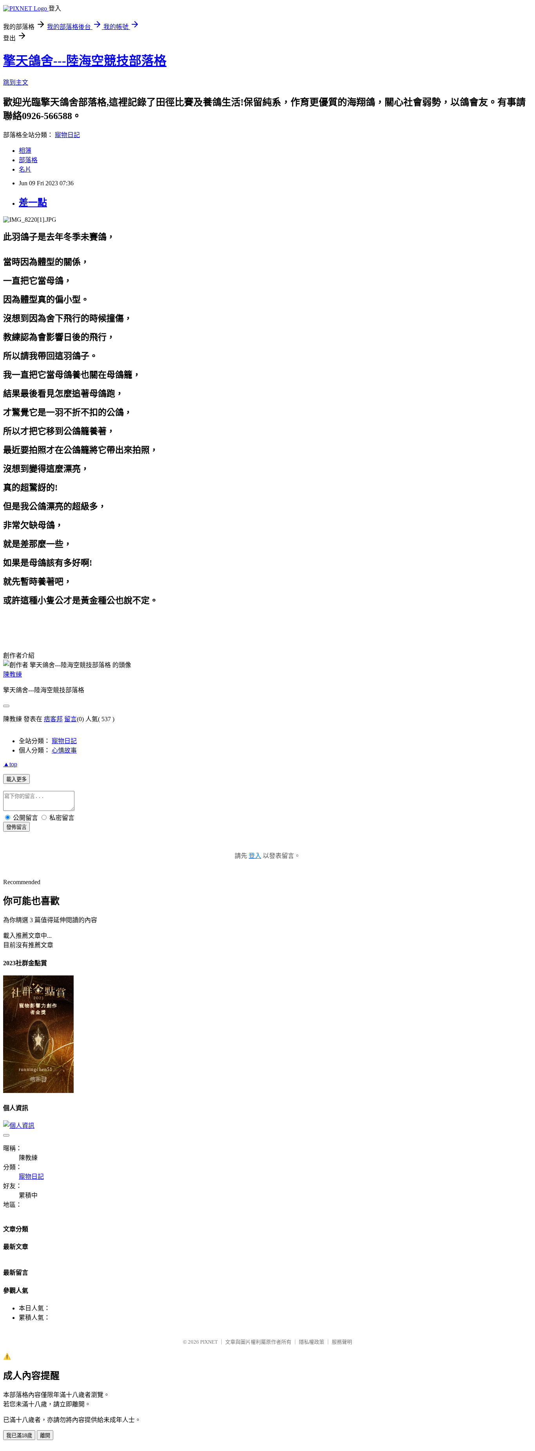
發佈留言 (16, 827)
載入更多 (16, 779)
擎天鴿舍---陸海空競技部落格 (84, 61)
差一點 (33, 202)
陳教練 (12, 674)
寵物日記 (67, 135)
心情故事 (64, 750)
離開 (45, 1435)
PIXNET (209, 1342)
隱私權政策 (311, 1342)
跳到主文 (15, 82)
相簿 (25, 150)
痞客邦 (53, 719)
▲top (10, 764)
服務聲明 (342, 1342)
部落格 (28, 160)
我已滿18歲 (19, 1435)
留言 (70, 719)
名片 (25, 169)
